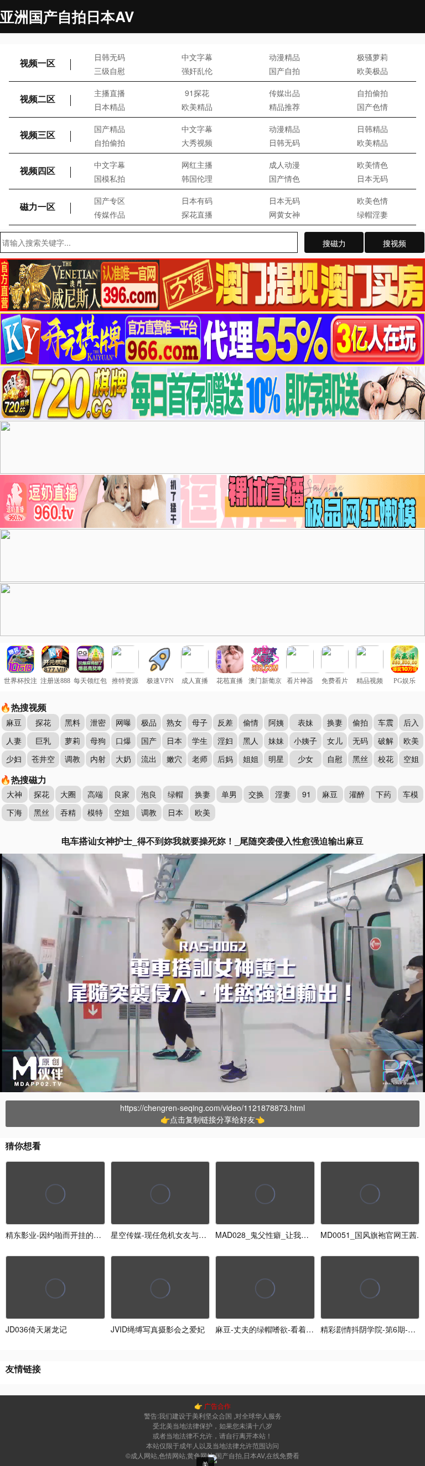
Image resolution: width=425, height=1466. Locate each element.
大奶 (123, 758)
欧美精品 (197, 106)
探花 (43, 722)
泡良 (149, 794)
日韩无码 (109, 56)
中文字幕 (197, 56)
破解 (385, 740)
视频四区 (37, 170)
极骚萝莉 (372, 56)
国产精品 (109, 128)
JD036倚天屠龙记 (36, 1329)
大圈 (68, 794)
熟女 (174, 722)
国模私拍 (109, 178)
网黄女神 (284, 214)
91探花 (197, 92)
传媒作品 (109, 214)
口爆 (123, 740)
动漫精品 (284, 56)
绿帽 (175, 794)
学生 (200, 740)
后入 (411, 722)
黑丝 (360, 758)
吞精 (68, 812)
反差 (225, 722)
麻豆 (14, 722)
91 (306, 794)
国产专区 (109, 200)
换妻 (335, 722)
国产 (149, 740)
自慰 (335, 758)
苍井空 (43, 758)
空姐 (411, 758)
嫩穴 (174, 758)
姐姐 (250, 758)
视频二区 (37, 98)
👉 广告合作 (212, 1405)
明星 (276, 758)
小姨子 (305, 740)
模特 (95, 812)
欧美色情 (372, 200)
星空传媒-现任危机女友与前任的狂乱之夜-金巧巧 (195, 1234)
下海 (14, 812)
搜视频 (394, 242)
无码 (360, 740)
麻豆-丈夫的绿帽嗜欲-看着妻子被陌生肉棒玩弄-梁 (300, 1329)
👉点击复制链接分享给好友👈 (212, 1119)
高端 (95, 794)
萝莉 (72, 740)
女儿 (335, 740)
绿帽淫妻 (372, 214)
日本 (174, 740)
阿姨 (276, 722)
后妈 (225, 758)
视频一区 (37, 62)
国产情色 (284, 178)
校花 (385, 758)
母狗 (98, 740)
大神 (14, 794)
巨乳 (43, 740)
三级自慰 (109, 70)
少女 (305, 758)
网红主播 (197, 164)
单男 (229, 794)
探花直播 (197, 214)
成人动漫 (284, 164)
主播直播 (109, 92)
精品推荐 (284, 106)
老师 (200, 758)
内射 (98, 758)
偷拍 (360, 722)
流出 (149, 758)
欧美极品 (372, 70)
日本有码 (197, 200)
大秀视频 (197, 142)
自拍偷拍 (372, 92)
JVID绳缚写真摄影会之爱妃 (158, 1329)
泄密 (98, 722)
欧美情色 (372, 164)
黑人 (250, 740)
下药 (383, 794)
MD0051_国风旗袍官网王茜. (369, 1234)
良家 (121, 794)
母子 (200, 722)
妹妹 (276, 740)
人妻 (14, 740)
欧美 (411, 740)
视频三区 (37, 134)
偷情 (250, 722)
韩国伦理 (197, 178)
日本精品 (109, 106)
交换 (256, 794)
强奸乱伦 (197, 70)
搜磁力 (334, 242)
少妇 (14, 758)
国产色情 (372, 106)
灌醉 (357, 794)
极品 (149, 722)
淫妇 (225, 740)
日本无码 (372, 178)
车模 (410, 794)
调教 (72, 758)
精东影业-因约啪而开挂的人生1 (59, 1234)
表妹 (305, 722)
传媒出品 (284, 92)
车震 (385, 722)
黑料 (72, 722)
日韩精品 (372, 128)
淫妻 (283, 794)
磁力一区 (37, 206)
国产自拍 (284, 70)
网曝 (123, 722)
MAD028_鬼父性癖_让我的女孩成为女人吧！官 (297, 1234)
